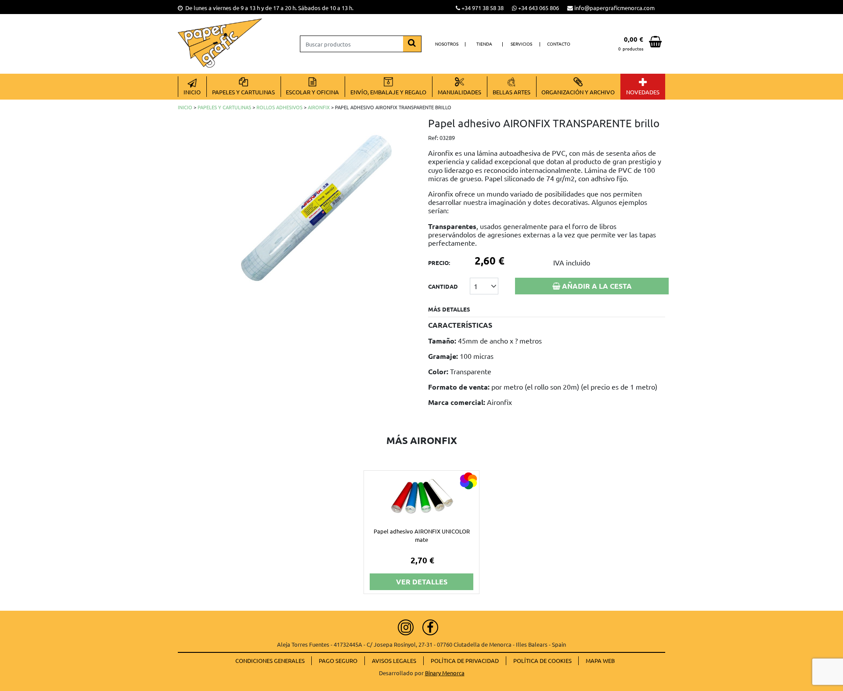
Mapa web (600, 660)
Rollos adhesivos (279, 107)
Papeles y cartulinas (224, 107)
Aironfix (319, 107)
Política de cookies (542, 660)
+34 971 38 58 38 (482, 7)
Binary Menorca (445, 673)
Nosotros (446, 43)
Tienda (484, 43)
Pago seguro (338, 660)
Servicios (521, 43)
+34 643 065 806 (538, 7)
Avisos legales (394, 660)
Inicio (185, 107)
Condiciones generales (270, 660)
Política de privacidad (465, 660)
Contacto (558, 43)
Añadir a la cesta (596, 285)
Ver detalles (421, 581)
